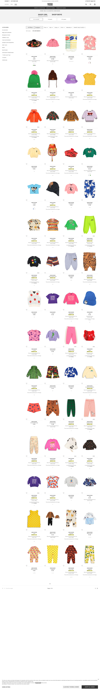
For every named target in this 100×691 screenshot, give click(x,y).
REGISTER (88, 1)
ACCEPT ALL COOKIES (90, 686)
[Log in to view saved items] (90, 4)
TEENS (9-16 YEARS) (61, 7)
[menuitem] (7, 4)
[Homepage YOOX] (50, 4)
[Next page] (91, 588)
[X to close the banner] (98, 679)
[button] (13, 30)
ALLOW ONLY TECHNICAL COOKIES (71, 686)
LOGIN (93, 1)
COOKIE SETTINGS (6, 686)
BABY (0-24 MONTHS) (39, 7)
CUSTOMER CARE (14, 1)
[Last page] (97, 588)
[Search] (86, 4)
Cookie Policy (38, 682)
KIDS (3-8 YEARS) (50, 7)
